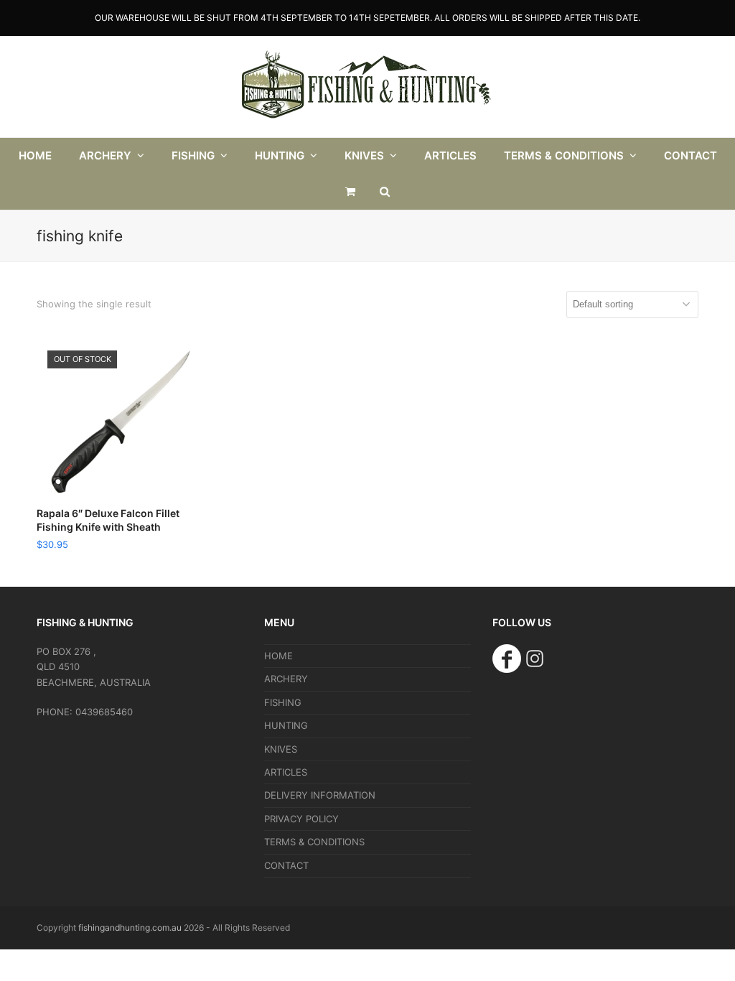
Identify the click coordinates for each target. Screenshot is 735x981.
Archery (286, 678)
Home (278, 655)
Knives (280, 749)
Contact (286, 865)
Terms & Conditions (314, 841)
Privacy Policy (301, 818)
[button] (350, 192)
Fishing (282, 702)
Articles (285, 772)
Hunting (286, 725)
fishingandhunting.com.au (130, 927)
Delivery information (319, 795)
